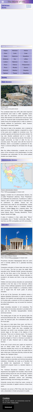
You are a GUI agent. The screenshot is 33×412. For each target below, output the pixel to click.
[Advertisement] (16, 27)
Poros (5, 67)
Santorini (5, 70)
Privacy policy (14, 402)
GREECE (14, 46)
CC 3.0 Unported (11, 191)
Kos (15, 59)
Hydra (5, 56)
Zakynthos (26, 73)
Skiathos (14, 70)
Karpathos (26, 56)
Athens (13, 208)
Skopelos (25, 70)
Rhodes (15, 67)
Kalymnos (15, 56)
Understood (8, 407)
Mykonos (14, 62)
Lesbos (6, 62)
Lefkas (26, 59)
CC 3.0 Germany (14, 257)
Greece (3, 194)
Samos (26, 67)
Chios (5, 53)
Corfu (14, 53)
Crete (25, 53)
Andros (26, 50)
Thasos (15, 73)
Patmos (15, 64)
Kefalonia (5, 59)
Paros (5, 64)
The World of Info (16, 2)
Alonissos (15, 50)
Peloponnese (25, 64)
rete (14, 214)
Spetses (5, 73)
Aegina (5, 50)
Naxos (26, 62)
